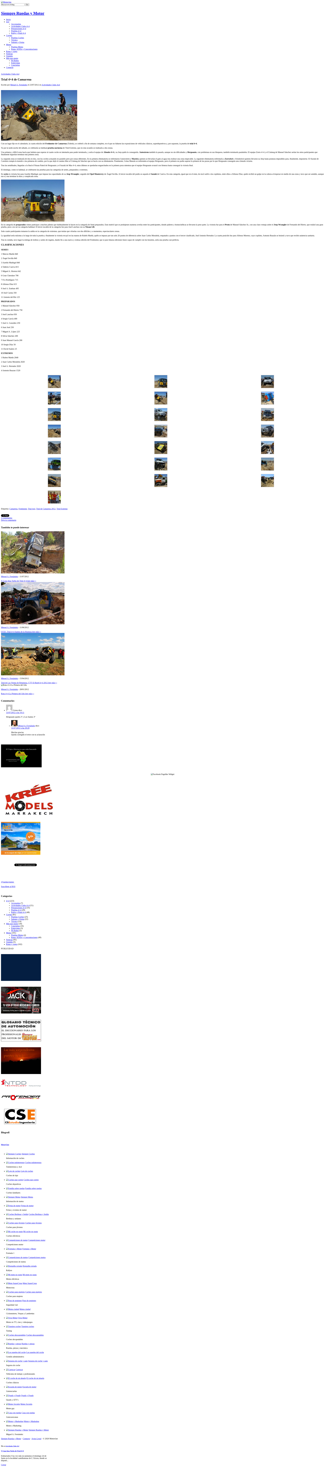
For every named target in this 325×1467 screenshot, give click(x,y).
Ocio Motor (22, 1318)
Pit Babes (15, 61)
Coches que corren (31, 1180)
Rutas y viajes (11, 51)
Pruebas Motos (17, 47)
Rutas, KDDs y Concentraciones (24, 49)
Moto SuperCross (30, 1283)
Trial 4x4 (31, 509)
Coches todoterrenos (33, 1162)
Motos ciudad (25, 1309)
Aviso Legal (36, 1439)
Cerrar (3, 1465)
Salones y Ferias (17, 42)
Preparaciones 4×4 (18, 29)
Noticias (9, 54)
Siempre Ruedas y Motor (22, 13)
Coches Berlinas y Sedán (39, 1214)
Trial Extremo (62, 509)
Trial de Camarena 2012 (45, 509)
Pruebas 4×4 (16, 31)
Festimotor (23, 509)
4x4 (7, 22)
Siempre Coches (28, 1154)
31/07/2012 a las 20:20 (20, 728)
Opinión (9, 56)
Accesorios (15, 903)
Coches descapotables (35, 1335)
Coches (9, 35)
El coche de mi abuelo (35, 1378)
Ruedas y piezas (28, 1344)
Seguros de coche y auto (38, 1361)
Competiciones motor (36, 1240)
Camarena (13, 509)
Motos (8, 45)
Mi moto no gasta (30, 1275)
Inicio (8, 19)
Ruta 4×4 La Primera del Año (17, 694)
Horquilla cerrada (30, 1266)
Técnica (14, 40)
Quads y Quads (27, 1395)
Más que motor (12, 58)
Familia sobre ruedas (33, 1188)
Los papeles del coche (35, 1352)
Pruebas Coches (17, 38)
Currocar (19, 1370)
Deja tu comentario (8, 520)
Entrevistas (15, 63)
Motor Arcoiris (26, 1404)
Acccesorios (16, 24)
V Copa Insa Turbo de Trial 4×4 (18, 581)
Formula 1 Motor (29, 1249)
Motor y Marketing (31, 1421)
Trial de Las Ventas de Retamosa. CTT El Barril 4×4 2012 (29, 683)
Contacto (9, 67)
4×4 (7, 901)
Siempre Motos (27, 1197)
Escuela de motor (29, 1387)
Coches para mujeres (33, 1292)
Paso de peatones (29, 1301)
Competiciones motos (37, 1257)
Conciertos (15, 65)
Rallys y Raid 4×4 (18, 33)
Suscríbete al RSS (8, 886)
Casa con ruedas (28, 1413)
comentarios (6, 518)
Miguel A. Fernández (18, 85)
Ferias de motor (27, 1206)
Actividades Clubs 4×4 (20, 26)
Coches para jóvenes (33, 1223)
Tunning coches (27, 1326)
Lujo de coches (27, 1171)
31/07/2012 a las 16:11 (15, 712)
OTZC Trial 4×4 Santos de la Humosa (21, 632)
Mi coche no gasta (30, 1231)
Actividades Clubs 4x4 (10, 74)
